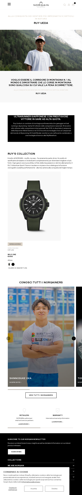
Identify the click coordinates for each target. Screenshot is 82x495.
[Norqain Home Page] (41, 5)
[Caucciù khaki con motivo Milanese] (9, 264)
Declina (54, 489)
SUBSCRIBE (16, 452)
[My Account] (69, 5)
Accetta (34, 489)
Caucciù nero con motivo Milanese (13, 264)
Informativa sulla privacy (31, 482)
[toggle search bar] (64, 5)
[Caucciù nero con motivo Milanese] (13, 264)
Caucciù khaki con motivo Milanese (9, 264)
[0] (73, 5)
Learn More (23, 424)
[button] (8, 338)
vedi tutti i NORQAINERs (41, 395)
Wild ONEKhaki (12, 255)
